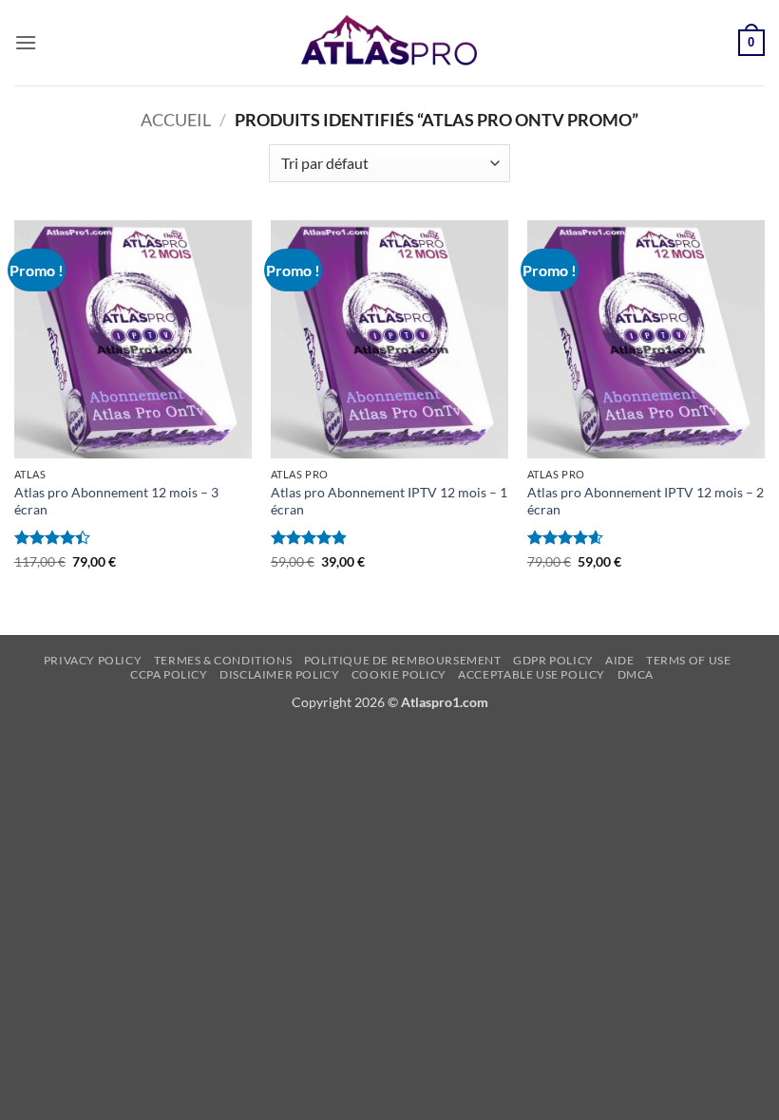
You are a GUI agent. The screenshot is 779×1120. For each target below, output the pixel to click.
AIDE (619, 660)
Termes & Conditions (223, 660)
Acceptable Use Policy (531, 674)
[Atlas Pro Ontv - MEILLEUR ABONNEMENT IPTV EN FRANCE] (389, 42)
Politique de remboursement (403, 660)
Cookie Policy (399, 674)
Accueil (176, 119)
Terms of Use (688, 660)
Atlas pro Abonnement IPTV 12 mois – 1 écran (389, 501)
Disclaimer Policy (279, 674)
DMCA (636, 674)
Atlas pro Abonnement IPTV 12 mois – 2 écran (645, 501)
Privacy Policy (93, 660)
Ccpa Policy (169, 674)
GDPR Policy (553, 660)
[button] (25, 42)
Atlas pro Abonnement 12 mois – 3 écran (116, 501)
